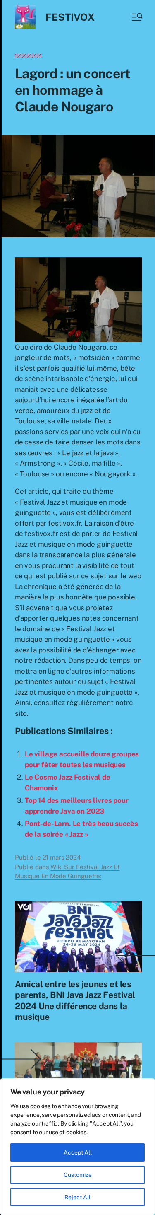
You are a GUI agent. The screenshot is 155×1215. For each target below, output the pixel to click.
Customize (78, 1175)
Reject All (77, 1197)
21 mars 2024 (62, 857)
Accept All (78, 1152)
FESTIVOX (69, 17)
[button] (136, 17)
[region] (77, 1146)
